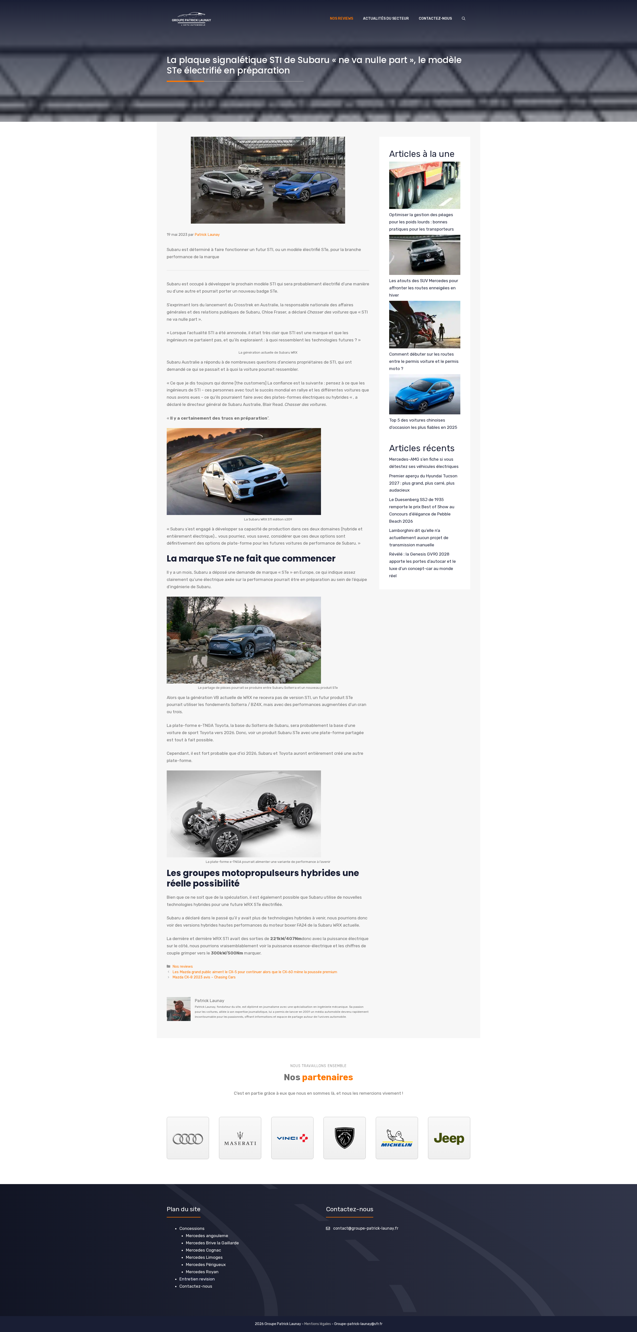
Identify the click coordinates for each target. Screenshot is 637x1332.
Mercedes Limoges (204, 1257)
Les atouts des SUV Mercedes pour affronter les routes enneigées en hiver (423, 288)
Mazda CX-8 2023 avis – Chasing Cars (204, 977)
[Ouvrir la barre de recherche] (463, 18)
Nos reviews (341, 18)
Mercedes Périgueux (206, 1264)
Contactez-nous (435, 18)
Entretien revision (197, 1278)
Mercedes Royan (202, 1271)
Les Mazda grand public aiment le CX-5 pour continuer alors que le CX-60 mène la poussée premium (254, 972)
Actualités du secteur (386, 18)
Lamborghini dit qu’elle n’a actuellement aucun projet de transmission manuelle (418, 537)
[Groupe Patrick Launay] (191, 18)
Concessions (192, 1228)
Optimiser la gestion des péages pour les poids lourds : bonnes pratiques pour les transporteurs (421, 222)
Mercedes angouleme (207, 1235)
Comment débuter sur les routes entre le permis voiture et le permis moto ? (424, 361)
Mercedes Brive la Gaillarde (212, 1242)
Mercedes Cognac (203, 1250)
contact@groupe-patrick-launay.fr (365, 1228)
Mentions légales (317, 1324)
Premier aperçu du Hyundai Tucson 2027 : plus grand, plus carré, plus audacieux (423, 483)
